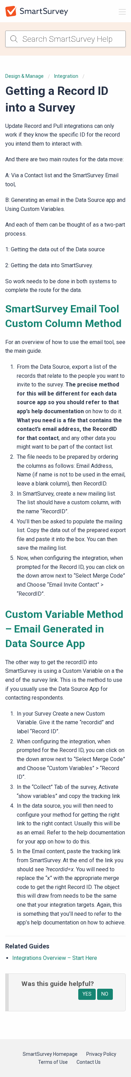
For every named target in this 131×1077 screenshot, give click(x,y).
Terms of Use (53, 1062)
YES (87, 994)
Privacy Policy (101, 1054)
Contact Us (89, 1062)
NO (104, 994)
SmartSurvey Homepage (50, 1054)
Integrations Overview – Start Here (54, 958)
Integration (66, 76)
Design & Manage (24, 76)
